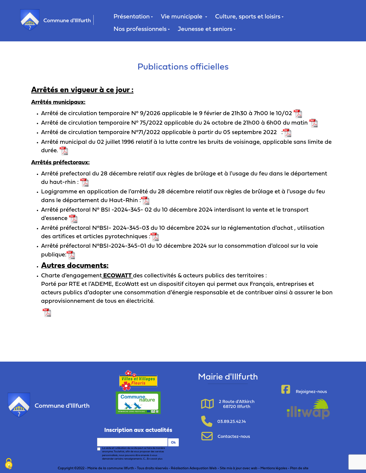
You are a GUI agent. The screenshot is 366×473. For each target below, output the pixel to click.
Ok (173, 442)
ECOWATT (116, 275)
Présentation (132, 16)
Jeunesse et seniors (205, 28)
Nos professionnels (140, 28)
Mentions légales (273, 468)
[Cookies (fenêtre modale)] (8, 464)
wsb (254, 468)
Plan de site (299, 468)
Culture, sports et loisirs (247, 16)
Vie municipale (182, 16)
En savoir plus (155, 459)
